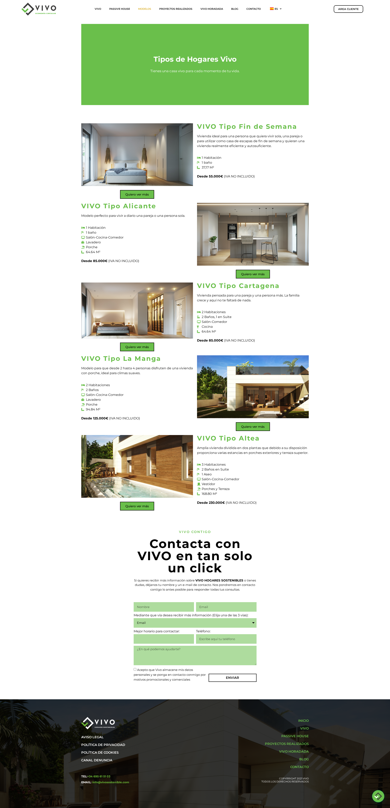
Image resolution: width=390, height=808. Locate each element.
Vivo (304, 728)
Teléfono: (203, 631)
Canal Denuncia (96, 760)
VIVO (98, 8)
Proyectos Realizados (175, 8)
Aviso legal (92, 737)
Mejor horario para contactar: (157, 631)
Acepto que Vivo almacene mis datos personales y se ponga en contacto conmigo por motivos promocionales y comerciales (170, 674)
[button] (378, 796)
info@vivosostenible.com (110, 782)
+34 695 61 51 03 (98, 776)
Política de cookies (100, 752)
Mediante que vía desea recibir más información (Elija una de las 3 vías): (191, 615)
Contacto (253, 8)
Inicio (303, 721)
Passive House (119, 8)
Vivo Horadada (211, 8)
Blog (234, 8)
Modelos (144, 8)
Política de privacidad (103, 745)
